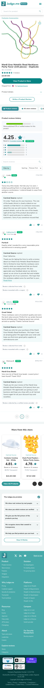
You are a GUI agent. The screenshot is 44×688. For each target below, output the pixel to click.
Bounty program (29, 636)
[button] (34, 484)
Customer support (7, 589)
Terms (9, 683)
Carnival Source (22, 86)
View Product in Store (22, 81)
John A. (9, 302)
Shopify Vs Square (29, 598)
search (40, 11)
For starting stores (29, 568)
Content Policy (10, 685)
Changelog (5, 625)
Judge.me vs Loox (29, 610)
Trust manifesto (6, 598)
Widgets (4, 574)
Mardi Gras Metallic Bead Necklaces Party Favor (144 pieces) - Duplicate (20, 66)
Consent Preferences (32, 685)
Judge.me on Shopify (30, 586)
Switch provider (28, 622)
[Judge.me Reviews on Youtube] (25, 555)
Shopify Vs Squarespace (31, 595)
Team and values (7, 634)
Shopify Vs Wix (28, 601)
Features (4, 571)
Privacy (15, 683)
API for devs (5, 622)
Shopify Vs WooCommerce (32, 592)
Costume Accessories (10, 18)
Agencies (4, 616)
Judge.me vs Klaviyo (30, 619)
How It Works (22, 540)
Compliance (31, 683)
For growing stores (29, 571)
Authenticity (22, 683)
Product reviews (6, 565)
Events (4, 613)
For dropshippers (29, 565)
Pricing (4, 586)
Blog (3, 610)
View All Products (11, 484)
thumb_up (30, 225)
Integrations (5, 577)
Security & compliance (8, 592)
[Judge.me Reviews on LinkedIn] (20, 555)
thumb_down (38, 225)
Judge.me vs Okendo (30, 616)
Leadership (5, 637)
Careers (4, 640)
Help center (5, 619)
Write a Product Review (22, 99)
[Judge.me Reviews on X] (15, 555)
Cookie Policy (20, 685)
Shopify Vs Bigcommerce (31, 589)
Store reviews (6, 568)
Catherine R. (11, 232)
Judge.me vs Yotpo (29, 613)
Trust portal (5, 595)
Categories (5, 652)
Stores (4, 649)
